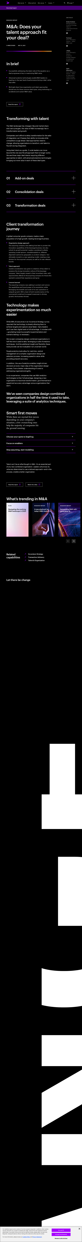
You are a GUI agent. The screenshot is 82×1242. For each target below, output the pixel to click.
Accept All (61, 1230)
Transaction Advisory (36, 557)
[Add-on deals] (41, 178)
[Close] (79, 1228)
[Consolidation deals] (41, 191)
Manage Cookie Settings (61, 1238)
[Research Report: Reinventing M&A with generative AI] (69, 520)
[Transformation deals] (41, 205)
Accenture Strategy (35, 554)
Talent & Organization (36, 560)
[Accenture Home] (8, 2)
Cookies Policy (26, 1236)
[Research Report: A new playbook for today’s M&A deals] (43, 520)
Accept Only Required (61, 1234)
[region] (41, 1234)
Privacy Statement (37, 1236)
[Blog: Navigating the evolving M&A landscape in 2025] (17, 520)
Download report (11, 8)
